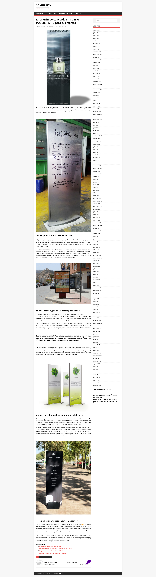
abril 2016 (95, 342)
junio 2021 (96, 182)
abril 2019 (95, 244)
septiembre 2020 (97, 206)
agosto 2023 (96, 122)
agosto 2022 (96, 144)
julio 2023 (95, 125)
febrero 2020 (96, 220)
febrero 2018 (96, 282)
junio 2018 (96, 271)
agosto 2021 (96, 176)
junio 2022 (96, 149)
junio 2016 (96, 336)
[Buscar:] (107, 20)
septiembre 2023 (97, 119)
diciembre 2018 (97, 255)
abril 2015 (95, 375)
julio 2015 (95, 366)
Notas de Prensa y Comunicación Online (59, 13)
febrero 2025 (96, 76)
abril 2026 (95, 41)
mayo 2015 (96, 372)
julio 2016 (95, 334)
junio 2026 (96, 35)
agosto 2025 (96, 62)
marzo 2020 (96, 217)
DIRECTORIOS (39, 13)
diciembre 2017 (97, 288)
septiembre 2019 (97, 231)
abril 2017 (95, 309)
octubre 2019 (96, 228)
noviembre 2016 (97, 323)
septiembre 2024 (97, 90)
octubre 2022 (96, 138)
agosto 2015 (96, 364)
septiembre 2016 (97, 328)
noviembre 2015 (97, 355)
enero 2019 (96, 252)
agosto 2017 (96, 299)
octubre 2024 (96, 87)
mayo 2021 (96, 184)
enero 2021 (96, 195)
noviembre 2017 (97, 290)
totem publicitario (45, 557)
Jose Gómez (50, 26)
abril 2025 (95, 71)
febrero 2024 (96, 106)
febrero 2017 (96, 315)
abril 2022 (95, 155)
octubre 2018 (96, 260)
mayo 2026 (96, 38)
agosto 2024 (96, 92)
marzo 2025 (96, 73)
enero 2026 (96, 49)
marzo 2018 (96, 279)
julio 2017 (95, 301)
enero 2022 (96, 163)
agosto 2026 (96, 30)
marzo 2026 (96, 43)
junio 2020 (96, 214)
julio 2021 (95, 179)
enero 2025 (96, 79)
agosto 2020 (96, 209)
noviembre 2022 (97, 136)
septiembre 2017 (97, 296)
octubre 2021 (96, 171)
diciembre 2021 (97, 166)
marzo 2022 (96, 157)
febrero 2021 (96, 193)
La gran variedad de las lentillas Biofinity (51, 551)
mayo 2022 (96, 152)
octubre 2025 (96, 57)
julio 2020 (95, 212)
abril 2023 (95, 133)
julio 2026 (95, 33)
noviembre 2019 (97, 225)
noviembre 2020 (97, 201)
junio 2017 (96, 304)
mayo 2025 (96, 68)
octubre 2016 (96, 326)
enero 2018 (96, 285)
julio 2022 (95, 147)
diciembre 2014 (97, 385)
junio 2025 (96, 65)
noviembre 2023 (97, 114)
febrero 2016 (96, 347)
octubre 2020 (96, 203)
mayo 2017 (96, 307)
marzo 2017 (96, 312)
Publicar (78, 13)
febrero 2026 (96, 46)
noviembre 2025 (97, 54)
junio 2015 (96, 369)
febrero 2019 (96, 250)
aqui (82, 524)
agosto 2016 (96, 331)
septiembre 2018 (97, 263)
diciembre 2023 (97, 111)
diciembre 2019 (97, 223)
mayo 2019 (96, 242)
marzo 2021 (96, 190)
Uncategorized (59, 26)
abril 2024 (95, 100)
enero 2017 (96, 318)
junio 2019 (96, 239)
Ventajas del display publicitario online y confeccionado (55, 548)
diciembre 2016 (97, 320)
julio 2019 (95, 236)
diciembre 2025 (97, 52)
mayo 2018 (96, 274)
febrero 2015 (96, 380)
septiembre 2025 (97, 60)
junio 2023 (96, 128)
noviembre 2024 (97, 84)
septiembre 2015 (97, 361)
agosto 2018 (96, 266)
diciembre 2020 (97, 198)
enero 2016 (96, 350)
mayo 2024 (96, 98)
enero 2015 (96, 383)
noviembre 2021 (97, 168)
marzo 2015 (96, 377)
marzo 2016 (96, 345)
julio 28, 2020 (41, 26)
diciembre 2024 (97, 81)
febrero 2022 (96, 160)
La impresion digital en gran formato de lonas (53, 553)
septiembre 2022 (97, 141)
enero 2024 (96, 109)
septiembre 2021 (97, 174)
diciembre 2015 (97, 353)
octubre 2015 (96, 358)
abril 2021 (95, 187)
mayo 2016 (96, 339)
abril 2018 (95, 277)
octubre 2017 (96, 293)
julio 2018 (95, 269)
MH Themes (60, 573)
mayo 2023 (96, 130)
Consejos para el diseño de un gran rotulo (51, 546)
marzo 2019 (96, 247)
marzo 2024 (96, 103)
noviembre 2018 (97, 258)
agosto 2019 (96, 233)
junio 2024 (96, 95)
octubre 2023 (96, 117)
